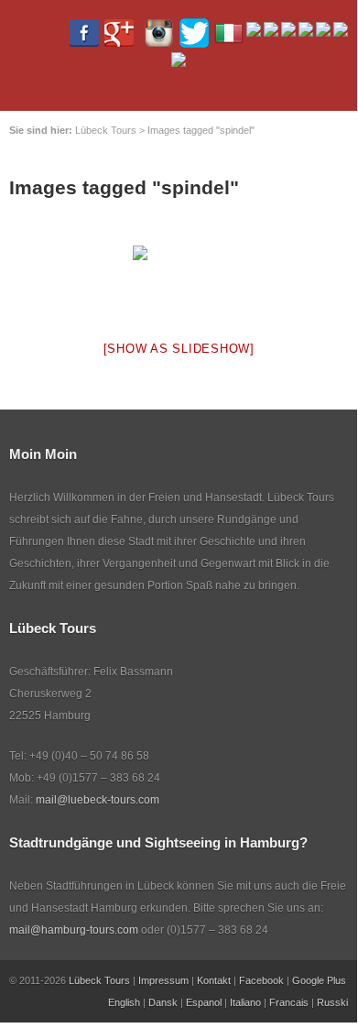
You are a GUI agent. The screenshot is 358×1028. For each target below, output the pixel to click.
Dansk (163, 1002)
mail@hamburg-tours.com (73, 930)
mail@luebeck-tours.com (97, 799)
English (124, 1002)
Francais (289, 1002)
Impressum (163, 980)
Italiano (245, 1002)
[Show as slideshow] (179, 348)
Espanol (204, 1002)
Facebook (261, 980)
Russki (332, 1002)
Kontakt (214, 980)
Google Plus (319, 980)
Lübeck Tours (99, 980)
